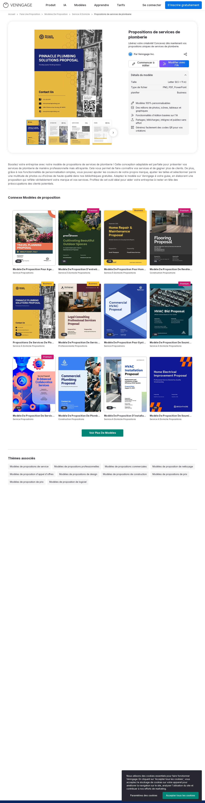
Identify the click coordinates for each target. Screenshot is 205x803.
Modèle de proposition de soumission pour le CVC (171, 342)
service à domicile (81, 14)
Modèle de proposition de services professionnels (79, 342)
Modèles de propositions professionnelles (76, 466)
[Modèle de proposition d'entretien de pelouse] (79, 238)
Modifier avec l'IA (176, 64)
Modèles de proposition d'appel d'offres (31, 474)
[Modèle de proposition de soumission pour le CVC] (171, 311)
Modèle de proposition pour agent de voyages (34, 269)
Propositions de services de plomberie (34, 342)
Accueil (11, 14)
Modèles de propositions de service (29, 466)
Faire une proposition (30, 14)
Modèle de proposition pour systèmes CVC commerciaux (125, 342)
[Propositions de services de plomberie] (34, 311)
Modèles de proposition (56, 14)
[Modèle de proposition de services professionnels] (79, 311)
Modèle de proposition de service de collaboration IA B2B (34, 415)
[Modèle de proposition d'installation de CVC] (125, 384)
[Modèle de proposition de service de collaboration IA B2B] (34, 384)
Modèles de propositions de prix (169, 474)
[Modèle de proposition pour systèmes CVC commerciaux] (125, 311)
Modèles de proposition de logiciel (67, 481)
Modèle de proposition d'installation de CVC (125, 415)
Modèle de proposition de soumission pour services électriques (171, 415)
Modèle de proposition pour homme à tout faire (125, 269)
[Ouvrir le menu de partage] (185, 54)
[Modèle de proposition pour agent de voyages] (34, 238)
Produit (51, 5)
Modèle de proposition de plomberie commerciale (79, 415)
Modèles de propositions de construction (125, 474)
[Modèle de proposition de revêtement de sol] (171, 238)
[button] (143, 63)
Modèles (80, 5)
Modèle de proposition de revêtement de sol (171, 269)
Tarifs (121, 5)
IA (65, 5)
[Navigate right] (113, 133)
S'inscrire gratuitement (183, 5)
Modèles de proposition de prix (27, 481)
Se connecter (152, 5)
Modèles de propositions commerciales (126, 466)
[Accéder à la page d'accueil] (17, 5)
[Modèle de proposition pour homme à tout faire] (125, 238)
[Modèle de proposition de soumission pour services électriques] (171, 384)
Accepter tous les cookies (180, 795)
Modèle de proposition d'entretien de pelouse (79, 269)
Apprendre (101, 5)
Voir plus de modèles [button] (102, 432)
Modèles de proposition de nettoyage (172, 466)
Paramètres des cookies (143, 795)
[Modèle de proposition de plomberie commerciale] (79, 384)
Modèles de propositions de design (78, 474)
